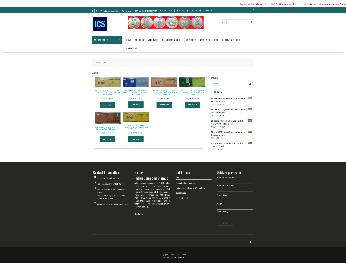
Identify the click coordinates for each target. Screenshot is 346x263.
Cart (171, 10)
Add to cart (107, 105)
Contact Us (131, 48)
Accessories (190, 39)
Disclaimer (139, 214)
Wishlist (162, 10)
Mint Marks (153, 39)
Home (128, 39)
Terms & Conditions (209, 39)
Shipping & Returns (231, 39)
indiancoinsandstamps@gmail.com (112, 204)
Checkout (208, 10)
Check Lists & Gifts (171, 39)
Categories (103, 39)
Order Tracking (182, 10)
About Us (139, 39)
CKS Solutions (178, 257)
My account (196, 10)
